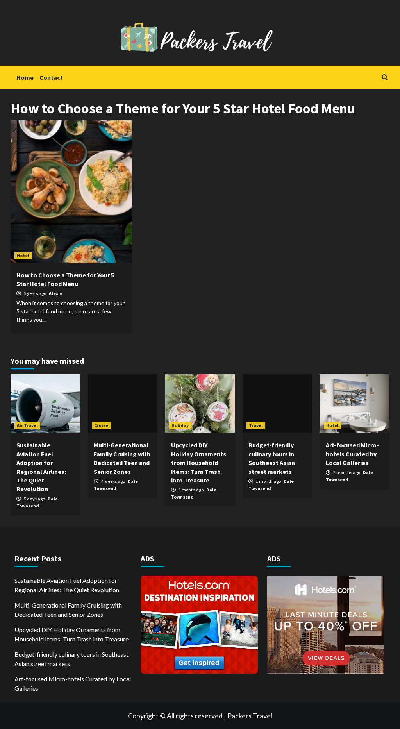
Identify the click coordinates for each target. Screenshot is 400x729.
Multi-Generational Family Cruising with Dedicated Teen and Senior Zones (68, 609)
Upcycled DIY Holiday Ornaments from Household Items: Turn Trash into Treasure (198, 462)
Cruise (101, 425)
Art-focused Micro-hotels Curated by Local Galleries (352, 453)
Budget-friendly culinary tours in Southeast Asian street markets (71, 658)
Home (25, 77)
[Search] (384, 77)
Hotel (23, 255)
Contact (51, 77)
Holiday (180, 425)
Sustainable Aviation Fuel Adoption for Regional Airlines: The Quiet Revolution (66, 585)
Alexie (55, 293)
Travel (256, 425)
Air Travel (27, 425)
